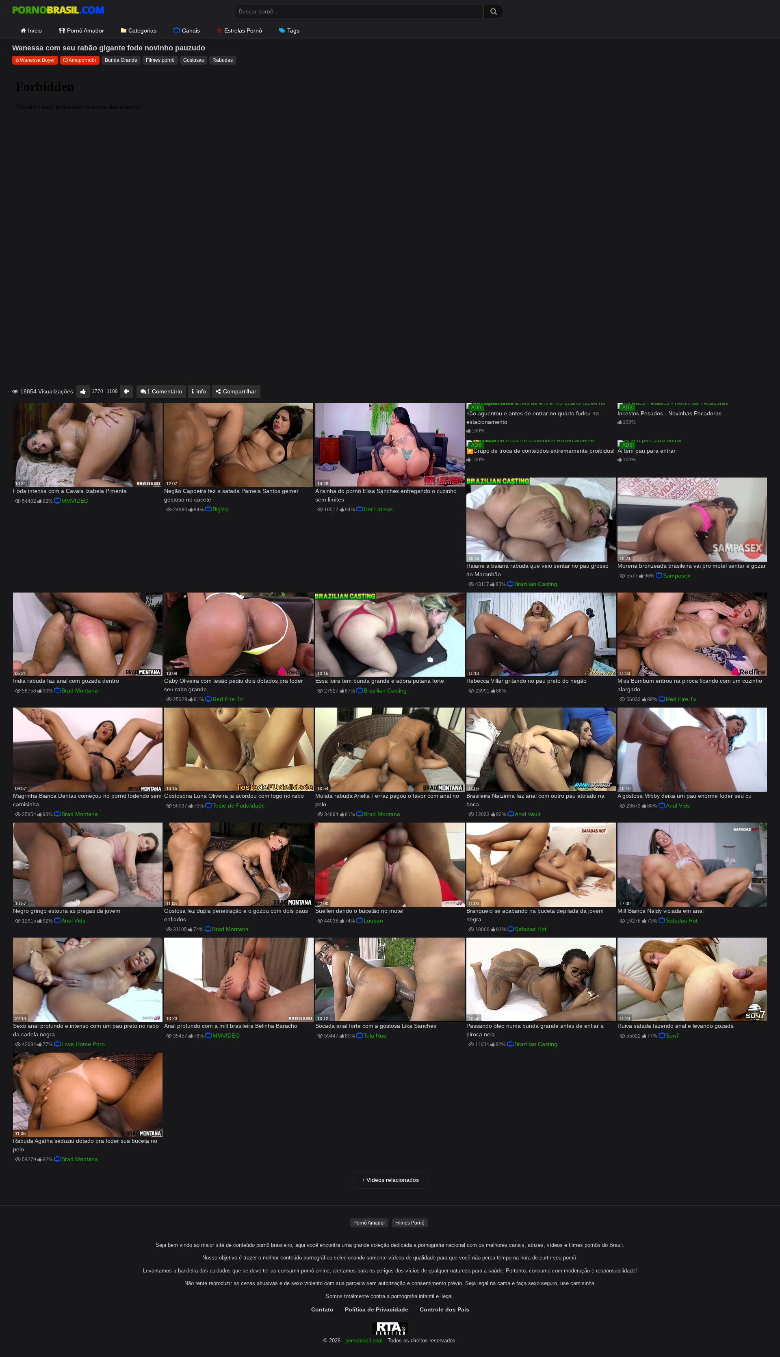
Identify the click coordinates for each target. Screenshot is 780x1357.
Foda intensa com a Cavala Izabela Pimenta (70, 491)
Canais (191, 30)
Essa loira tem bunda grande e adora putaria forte (379, 680)
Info (200, 391)
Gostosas (193, 60)
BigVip (220, 509)
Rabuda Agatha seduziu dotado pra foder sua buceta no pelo (85, 1145)
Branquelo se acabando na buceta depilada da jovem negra (535, 915)
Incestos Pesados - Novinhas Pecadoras (670, 413)
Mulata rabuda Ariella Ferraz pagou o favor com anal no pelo (387, 800)
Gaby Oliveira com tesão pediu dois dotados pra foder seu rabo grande (233, 685)
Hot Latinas (378, 509)
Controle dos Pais (444, 1309)
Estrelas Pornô (243, 30)
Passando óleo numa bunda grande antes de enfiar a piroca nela (535, 1030)
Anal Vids (678, 805)
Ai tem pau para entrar (647, 450)
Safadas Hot (530, 929)
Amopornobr (82, 60)
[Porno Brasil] (58, 11)
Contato (322, 1309)
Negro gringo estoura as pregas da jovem (66, 911)
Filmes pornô (160, 60)
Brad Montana (79, 690)
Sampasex (676, 575)
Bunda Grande (121, 60)
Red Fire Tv (227, 699)
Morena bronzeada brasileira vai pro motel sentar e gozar (692, 565)
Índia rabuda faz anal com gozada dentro (66, 680)
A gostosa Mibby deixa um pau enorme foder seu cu (685, 795)
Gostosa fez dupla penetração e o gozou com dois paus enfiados (236, 915)
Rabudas (222, 60)
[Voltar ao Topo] (753, 1332)
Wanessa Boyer (37, 60)
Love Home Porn (83, 1044)
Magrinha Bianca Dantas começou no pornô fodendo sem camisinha (87, 800)
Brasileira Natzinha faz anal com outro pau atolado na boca (535, 800)
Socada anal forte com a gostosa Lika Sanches (375, 1026)
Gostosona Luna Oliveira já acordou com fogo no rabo (234, 795)
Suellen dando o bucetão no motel (359, 911)
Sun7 (672, 1035)
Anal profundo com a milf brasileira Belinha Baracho (230, 1026)
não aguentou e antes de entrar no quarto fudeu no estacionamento (532, 417)
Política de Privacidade (376, 1309)
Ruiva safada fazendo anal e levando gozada (676, 1026)
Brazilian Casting (535, 584)
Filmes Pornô (410, 1223)
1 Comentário (164, 391)
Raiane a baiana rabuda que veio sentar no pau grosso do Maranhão (537, 570)
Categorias (142, 30)
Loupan (373, 920)
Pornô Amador (85, 30)
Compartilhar (238, 391)
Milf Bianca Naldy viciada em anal (661, 911)
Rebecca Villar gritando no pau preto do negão (526, 680)
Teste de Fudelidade (238, 805)
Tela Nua (375, 1035)
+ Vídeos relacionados (390, 1180)
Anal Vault (527, 814)
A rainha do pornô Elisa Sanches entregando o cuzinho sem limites (386, 495)
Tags (293, 30)
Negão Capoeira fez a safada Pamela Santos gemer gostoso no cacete (231, 495)
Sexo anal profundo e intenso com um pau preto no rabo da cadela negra (86, 1030)
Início (35, 30)
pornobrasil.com (364, 1341)
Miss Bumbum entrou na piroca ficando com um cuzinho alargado (690, 685)
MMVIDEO (75, 500)
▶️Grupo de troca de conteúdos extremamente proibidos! (540, 450)
